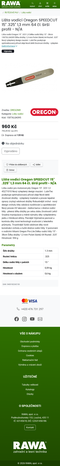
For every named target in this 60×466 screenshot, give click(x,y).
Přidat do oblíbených (18, 164)
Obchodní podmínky (30, 341)
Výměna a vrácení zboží (30, 364)
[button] (40, 4)
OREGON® (15, 110)
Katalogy (30, 389)
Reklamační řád (30, 360)
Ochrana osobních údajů (30, 350)
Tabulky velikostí (30, 384)
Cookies (30, 355)
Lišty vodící (17, 113)
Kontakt (30, 427)
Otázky (30, 394)
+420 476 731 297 (32, 309)
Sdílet (37, 164)
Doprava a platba (30, 346)
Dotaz (11, 170)
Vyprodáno (10, 151)
